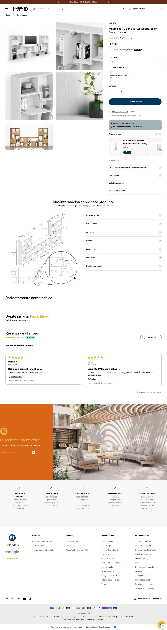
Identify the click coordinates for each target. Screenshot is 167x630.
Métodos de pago (142, 558)
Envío (137, 563)
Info (65, 620)
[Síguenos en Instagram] (12, 598)
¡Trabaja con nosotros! (109, 575)
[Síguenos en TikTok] (30, 598)
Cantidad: (113, 86)
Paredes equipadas (20, 15)
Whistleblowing (90, 620)
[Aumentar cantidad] (121, 91)
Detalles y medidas (116, 183)
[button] (114, 38)
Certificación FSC (108, 571)
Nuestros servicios (108, 558)
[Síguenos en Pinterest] (18, 598)
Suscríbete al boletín (143, 580)
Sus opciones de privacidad (98, 627)
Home (7, 15)
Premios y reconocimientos (111, 563)
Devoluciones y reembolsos (146, 584)
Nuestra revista (107, 567)
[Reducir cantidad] (112, 91)
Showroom (105, 584)
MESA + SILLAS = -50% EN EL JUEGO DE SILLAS (83, 2)
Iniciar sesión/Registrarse (42, 541)
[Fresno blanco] (111, 71)
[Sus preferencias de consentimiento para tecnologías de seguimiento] (163, 626)
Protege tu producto (120, 112)
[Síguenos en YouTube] (24, 598)
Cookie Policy (80, 620)
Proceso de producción (110, 550)
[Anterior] (58, 2)
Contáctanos (71, 545)
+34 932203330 (72, 541)
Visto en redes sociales (110, 580)
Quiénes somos (107, 541)
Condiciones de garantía (144, 567)
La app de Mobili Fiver (143, 554)
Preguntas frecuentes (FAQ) (77, 550)
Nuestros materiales (143, 545)
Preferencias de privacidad (42, 550)
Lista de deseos (38, 545)
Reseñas (138, 571)
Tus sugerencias (141, 575)
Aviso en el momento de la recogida (66, 627)
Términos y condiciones (144, 588)
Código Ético (99, 620)
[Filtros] (142, 337)
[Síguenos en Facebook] (7, 598)
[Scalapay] (138, 50)
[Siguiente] (108, 2)
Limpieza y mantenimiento (145, 550)
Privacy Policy (71, 620)
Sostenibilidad (106, 554)
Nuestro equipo (107, 545)
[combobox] (135, 62)
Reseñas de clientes (117, 190)
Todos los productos (143, 541)
